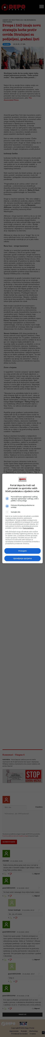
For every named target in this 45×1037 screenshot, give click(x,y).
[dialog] (22, 518)
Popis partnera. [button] (28, 528)
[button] (22, 512)
